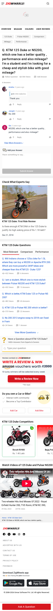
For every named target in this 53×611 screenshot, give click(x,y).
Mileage (7, 42)
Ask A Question (26, 606)
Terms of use (9, 555)
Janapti (12, 111)
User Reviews (43, 29)
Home (4, 518)
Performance (21, 42)
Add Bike (39, 410)
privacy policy (10, 561)
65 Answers (25, 301)
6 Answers (24, 273)
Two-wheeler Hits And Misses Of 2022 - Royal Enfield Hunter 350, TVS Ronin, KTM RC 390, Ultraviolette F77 (24, 503)
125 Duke (8, 37)
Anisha (11, 87)
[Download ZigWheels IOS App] (37, 583)
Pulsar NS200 (23, 37)
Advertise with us (12, 545)
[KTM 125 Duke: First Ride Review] (26, 202)
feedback (8, 566)
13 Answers (25, 287)
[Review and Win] (26, 371)
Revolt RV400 (19, 450)
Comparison (39, 37)
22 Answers (25, 311)
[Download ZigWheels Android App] (13, 583)
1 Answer (23, 325)
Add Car (14, 410)
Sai (10, 126)
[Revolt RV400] (18, 436)
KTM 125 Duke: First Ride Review (19, 221)
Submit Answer (26, 171)
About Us (7, 540)
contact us (9, 551)
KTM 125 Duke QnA (15, 518)
